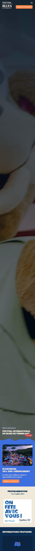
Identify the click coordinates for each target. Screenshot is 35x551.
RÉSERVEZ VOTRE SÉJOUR (11, 481)
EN (32, 3)
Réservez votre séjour (24, 7)
